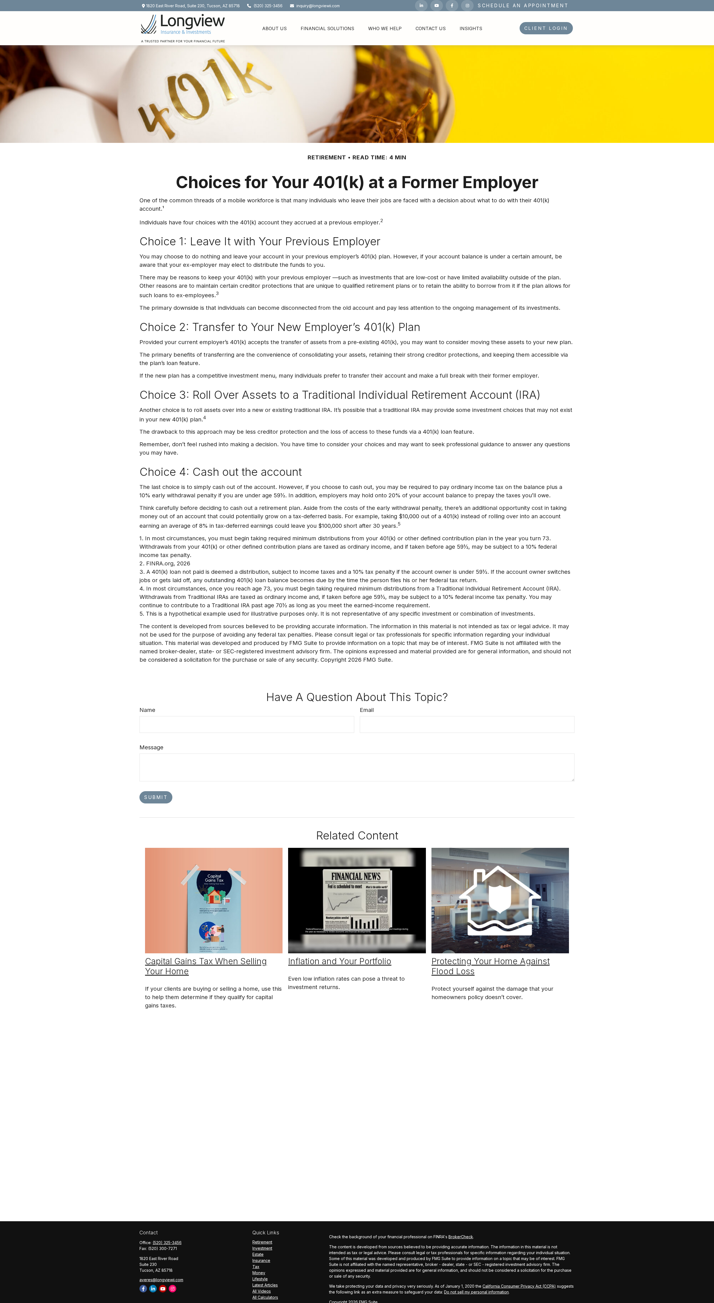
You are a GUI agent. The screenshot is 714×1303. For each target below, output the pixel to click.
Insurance (261, 1260)
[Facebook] (452, 5)
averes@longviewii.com (161, 1279)
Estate (258, 1254)
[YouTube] (436, 5)
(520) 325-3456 (268, 5)
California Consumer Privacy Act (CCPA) (519, 1286)
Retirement (262, 1242)
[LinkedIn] (421, 5)
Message (151, 747)
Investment (262, 1248)
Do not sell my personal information (476, 1292)
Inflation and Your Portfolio (339, 961)
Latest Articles (265, 1285)
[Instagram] (172, 1288)
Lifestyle (260, 1278)
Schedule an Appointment (523, 5)
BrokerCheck (460, 1236)
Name (147, 710)
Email (367, 710)
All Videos (261, 1291)
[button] (274, 28)
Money (258, 1272)
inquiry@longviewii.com (318, 5)
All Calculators (265, 1297)
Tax (255, 1266)
